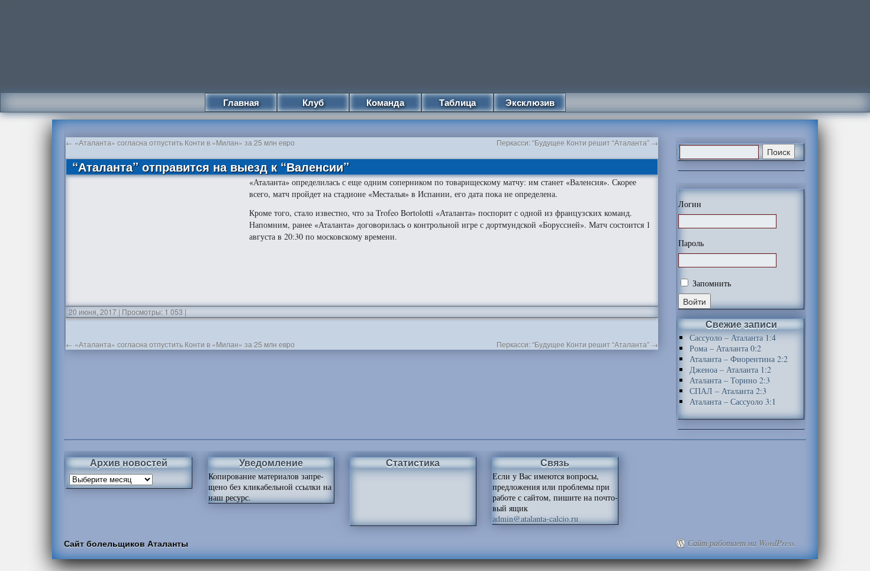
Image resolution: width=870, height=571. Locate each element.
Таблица (457, 102)
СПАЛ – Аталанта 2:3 (727, 390)
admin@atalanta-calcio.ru (535, 518)
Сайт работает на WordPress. (742, 543)
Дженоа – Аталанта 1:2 (730, 369)
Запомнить (710, 283)
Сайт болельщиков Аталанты (126, 543)
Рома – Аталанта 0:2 (725, 348)
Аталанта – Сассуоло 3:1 (732, 401)
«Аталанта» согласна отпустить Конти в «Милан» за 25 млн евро (180, 142)
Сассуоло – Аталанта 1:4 (732, 337)
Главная (241, 102)
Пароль (691, 243)
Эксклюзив (530, 102)
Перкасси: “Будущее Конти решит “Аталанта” (577, 142)
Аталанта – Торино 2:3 (729, 380)
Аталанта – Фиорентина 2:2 (738, 358)
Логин (689, 204)
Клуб (313, 102)
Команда (385, 102)
